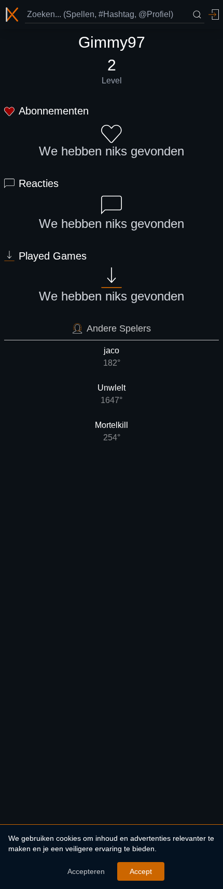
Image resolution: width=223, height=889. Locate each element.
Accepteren (86, 871)
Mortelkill (111, 431)
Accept (141, 871)
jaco (111, 356)
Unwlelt (111, 394)
